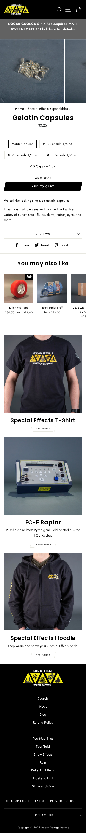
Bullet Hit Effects (43, 770)
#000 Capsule (22, 144)
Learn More (43, 544)
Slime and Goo (43, 786)
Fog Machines (43, 738)
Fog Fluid (43, 746)
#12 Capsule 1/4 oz (22, 155)
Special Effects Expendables (48, 108)
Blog (43, 714)
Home (19, 108)
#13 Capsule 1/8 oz (57, 144)
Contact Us (43, 815)
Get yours (43, 428)
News (43, 706)
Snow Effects (43, 754)
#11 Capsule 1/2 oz (61, 155)
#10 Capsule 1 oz (42, 166)
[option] (43, 26)
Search (43, 698)
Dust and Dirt (43, 778)
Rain (43, 762)
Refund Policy (43, 722)
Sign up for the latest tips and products (43, 801)
